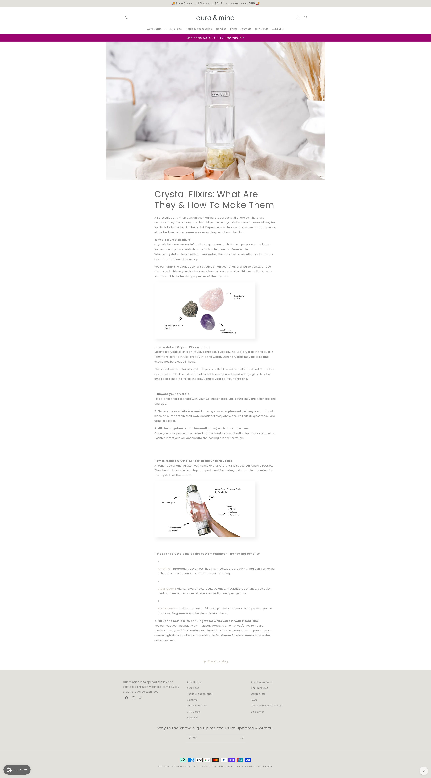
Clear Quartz (167, 589)
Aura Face (193, 688)
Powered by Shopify (188, 766)
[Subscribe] (242, 738)
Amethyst (165, 569)
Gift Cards (193, 711)
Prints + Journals (197, 705)
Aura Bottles (194, 682)
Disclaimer (257, 711)
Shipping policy (266, 766)
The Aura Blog (259, 688)
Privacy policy (226, 766)
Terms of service (245, 766)
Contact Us (258, 694)
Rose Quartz (166, 608)
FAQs (254, 699)
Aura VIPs (192, 717)
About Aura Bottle (262, 682)
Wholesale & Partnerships (267, 705)
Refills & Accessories (200, 694)
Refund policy (209, 766)
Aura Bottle (172, 766)
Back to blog (218, 661)
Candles (192, 699)
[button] (126, 17)
